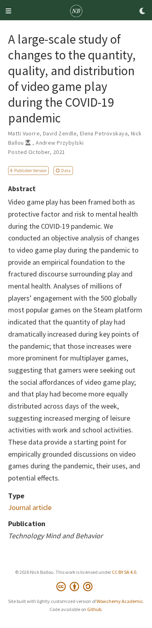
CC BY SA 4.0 (124, 572)
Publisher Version (30, 170)
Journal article (29, 507)
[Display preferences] (142, 11)
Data (66, 170)
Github (94, 609)
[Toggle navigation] (8, 11)
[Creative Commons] (76, 587)
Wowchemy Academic (119, 601)
